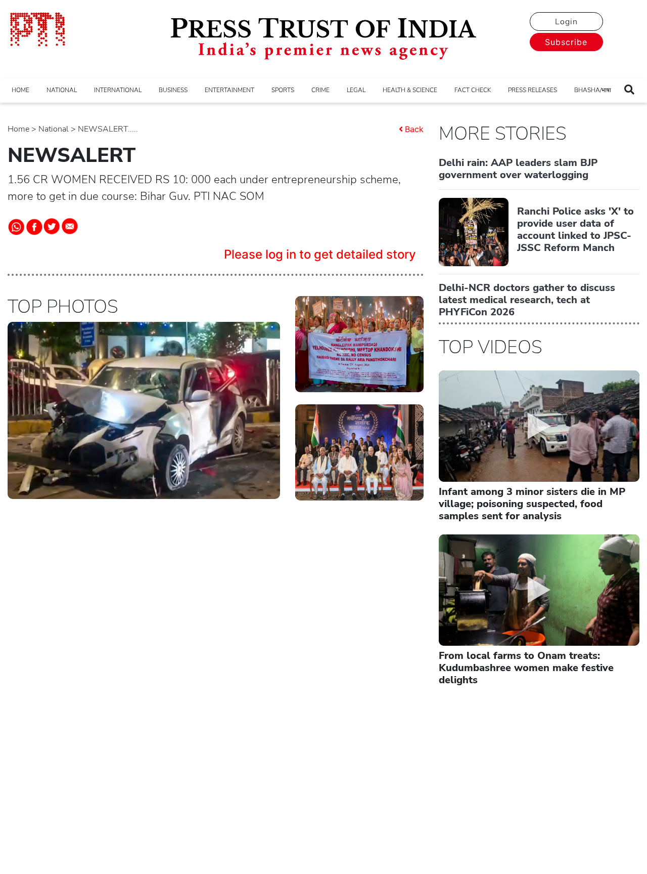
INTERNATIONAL (118, 90)
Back (414, 129)
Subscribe (566, 42)
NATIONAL (62, 90)
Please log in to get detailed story (320, 254)
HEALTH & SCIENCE (410, 90)
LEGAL (356, 90)
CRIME (320, 90)
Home (18, 129)
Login (566, 21)
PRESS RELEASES (532, 90)
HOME (20, 90)
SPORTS (282, 90)
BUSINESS (173, 90)
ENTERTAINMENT (229, 90)
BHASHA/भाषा (592, 90)
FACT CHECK (472, 90)
